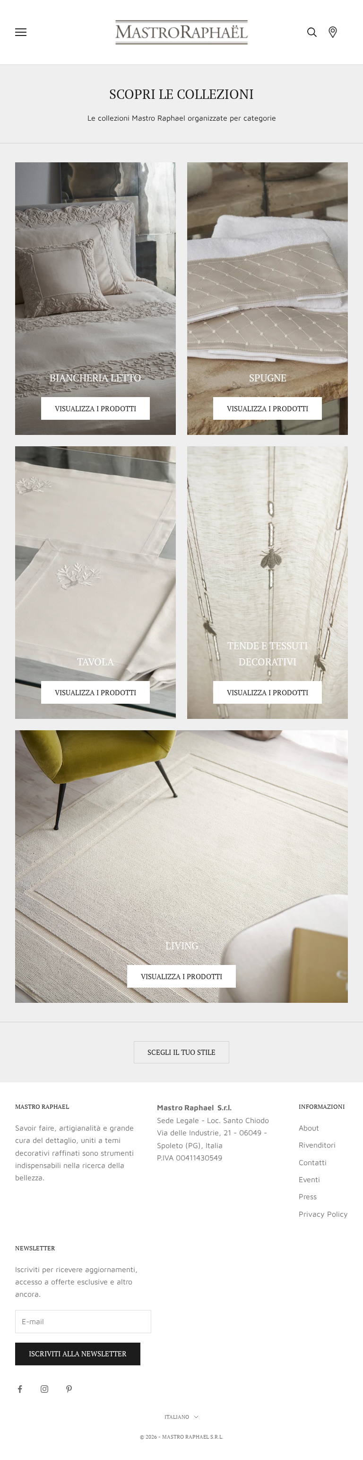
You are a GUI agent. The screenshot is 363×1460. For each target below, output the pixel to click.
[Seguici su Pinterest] (69, 1389)
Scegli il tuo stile (181, 1052)
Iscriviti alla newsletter (78, 1353)
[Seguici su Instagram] (44, 1389)
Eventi (309, 1179)
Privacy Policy (323, 1214)
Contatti (313, 1162)
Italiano (176, 1417)
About (309, 1128)
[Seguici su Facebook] (20, 1389)
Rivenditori (317, 1145)
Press (308, 1196)
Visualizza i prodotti (95, 408)
